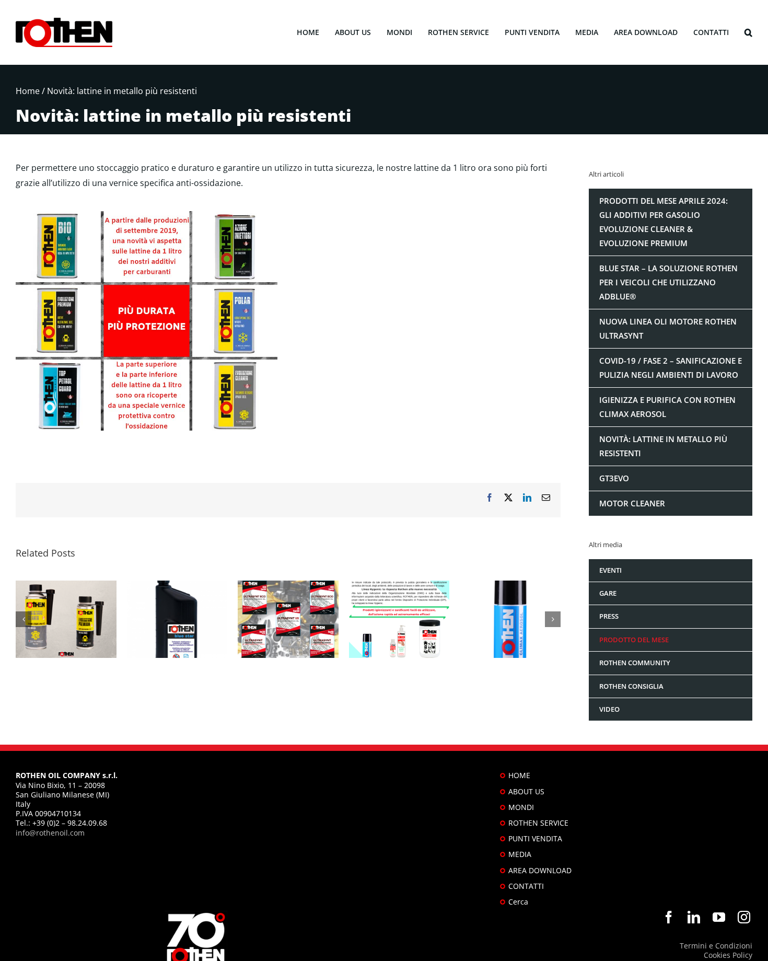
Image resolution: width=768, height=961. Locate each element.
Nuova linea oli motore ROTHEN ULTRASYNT (668, 328)
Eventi (610, 570)
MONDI (521, 807)
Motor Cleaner (632, 503)
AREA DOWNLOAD (540, 870)
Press (609, 616)
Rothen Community (634, 662)
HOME (519, 775)
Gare (607, 593)
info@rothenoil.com (50, 833)
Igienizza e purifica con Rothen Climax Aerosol (667, 407)
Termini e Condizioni (716, 946)
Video (609, 709)
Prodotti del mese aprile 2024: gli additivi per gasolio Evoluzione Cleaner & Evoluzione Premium (663, 221)
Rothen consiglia (631, 686)
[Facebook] (668, 917)
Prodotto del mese (634, 639)
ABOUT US (526, 791)
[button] (748, 32)
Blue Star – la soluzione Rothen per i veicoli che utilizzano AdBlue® (668, 282)
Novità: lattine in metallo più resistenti (663, 446)
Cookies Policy (728, 955)
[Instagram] (744, 917)
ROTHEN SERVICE (538, 823)
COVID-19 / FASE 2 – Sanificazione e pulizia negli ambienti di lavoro (670, 367)
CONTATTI (526, 886)
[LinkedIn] (694, 917)
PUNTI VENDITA (535, 838)
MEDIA (519, 854)
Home (28, 91)
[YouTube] (719, 917)
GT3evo (614, 478)
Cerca (518, 902)
